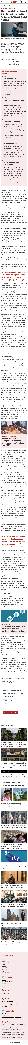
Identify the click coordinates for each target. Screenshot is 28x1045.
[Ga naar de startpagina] (14, 2)
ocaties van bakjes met (8, 1017)
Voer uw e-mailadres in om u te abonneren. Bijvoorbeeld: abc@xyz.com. (14, 707)
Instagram (4, 981)
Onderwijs (21, 5)
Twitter (4, 983)
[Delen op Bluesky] (19, 64)
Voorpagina (4, 5)
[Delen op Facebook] (9, 64)
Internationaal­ (5, 963)
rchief (3, 1015)
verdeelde (22, 194)
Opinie (3, 964)
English (3, 971)
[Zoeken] (26, 1)
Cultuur (4, 966)
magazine (6, 1014)
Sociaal (3, 959)
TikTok (10, 981)
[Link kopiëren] (16, 64)
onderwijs (16, 678)
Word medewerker (21, 2)
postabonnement (13, 1004)
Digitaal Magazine (12, 5)
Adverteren (6, 1003)
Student (4, 961)
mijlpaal (23, 678)
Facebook (4, 980)
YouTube (4, 985)
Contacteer (6, 1006)
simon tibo (4, 678)
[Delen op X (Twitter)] (11, 64)
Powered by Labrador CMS (14, 1042)
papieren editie (16, 1017)
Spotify (3, 986)
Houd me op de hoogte (10, 713)
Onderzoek (4, 967)
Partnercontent (6, 972)
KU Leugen (4, 969)
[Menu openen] (2, 2)
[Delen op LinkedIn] (14, 64)
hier (8, 1036)
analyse (10, 678)
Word (5, 1001)
